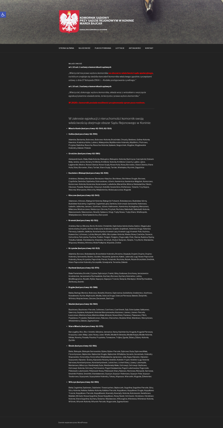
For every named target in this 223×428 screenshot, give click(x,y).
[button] (3, 15)
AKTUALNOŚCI (135, 48)
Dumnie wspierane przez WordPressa (72, 422)
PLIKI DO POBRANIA (103, 48)
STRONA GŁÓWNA (66, 48)
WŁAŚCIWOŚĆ (84, 48)
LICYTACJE (120, 48)
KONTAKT (149, 48)
